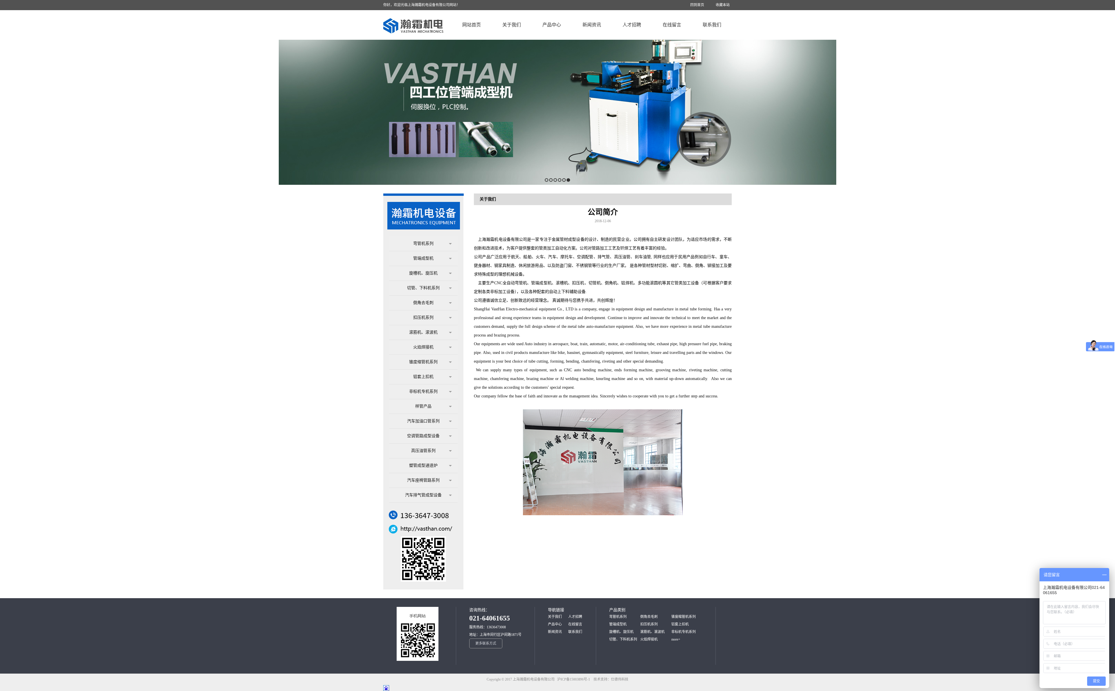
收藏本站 (723, 5)
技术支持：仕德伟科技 (611, 679)
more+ (675, 639)
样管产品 (423, 406)
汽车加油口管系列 (423, 421)
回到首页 (697, 5)
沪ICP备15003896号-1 (575, 679)
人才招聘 (575, 617)
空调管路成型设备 (423, 436)
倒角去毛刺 (423, 303)
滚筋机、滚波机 (423, 332)
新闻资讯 (555, 632)
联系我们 (575, 632)
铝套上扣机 (423, 377)
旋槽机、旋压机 (423, 273)
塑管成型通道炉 (423, 465)
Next (1109, 112)
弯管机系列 (423, 243)
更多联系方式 (485, 643)
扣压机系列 (423, 317)
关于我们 (555, 617)
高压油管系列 (423, 450)
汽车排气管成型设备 (423, 495)
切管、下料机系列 (423, 288)
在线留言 (575, 624)
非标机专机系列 (423, 391)
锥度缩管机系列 (423, 362)
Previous (4, 112)
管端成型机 (423, 258)
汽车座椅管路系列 (423, 480)
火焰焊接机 (423, 347)
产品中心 (555, 624)
